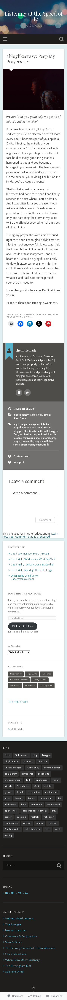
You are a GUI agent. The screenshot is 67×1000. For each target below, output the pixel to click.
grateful (48, 786)
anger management (31, 424)
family (56, 780)
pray (53, 438)
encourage (43, 774)
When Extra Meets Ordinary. (22, 960)
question (21, 817)
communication (52, 768)
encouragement (13, 780)
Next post (18, 462)
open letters (11, 811)
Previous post (20, 456)
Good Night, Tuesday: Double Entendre (32, 564)
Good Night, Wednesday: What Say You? (33, 559)
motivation (29, 438)
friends (8, 786)
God (15, 434)
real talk (35, 817)
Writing (8, 835)
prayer (16, 441)
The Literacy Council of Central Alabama (30, 948)
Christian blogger (13, 768)
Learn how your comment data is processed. (30, 535)
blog (35, 755)
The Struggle (13, 924)
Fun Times (46, 674)
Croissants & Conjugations (21, 936)
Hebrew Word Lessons (19, 918)
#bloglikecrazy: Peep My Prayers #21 (30, 58)
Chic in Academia (16, 954)
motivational (43, 438)
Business (28, 761)
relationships (11, 823)
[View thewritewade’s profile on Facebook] (6, 893)
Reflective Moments (41, 414)
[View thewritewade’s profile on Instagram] (19, 893)
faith (39, 431)
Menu (5, 39)
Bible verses (21, 755)
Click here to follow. (23, 626)
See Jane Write (12, 829)
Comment (45, 519)
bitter (46, 424)
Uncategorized (46, 685)
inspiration (25, 434)
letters (31, 798)
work (57, 829)
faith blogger (51, 431)
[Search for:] (33, 865)
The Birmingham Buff (18, 966)
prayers (38, 441)
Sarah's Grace (13, 942)
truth (46, 444)
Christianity (29, 431)
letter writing (46, 798)
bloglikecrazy (21, 414)
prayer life (27, 441)
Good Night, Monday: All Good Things (31, 570)
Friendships (23, 786)
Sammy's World (40, 680)
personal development (35, 811)
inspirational (40, 434)
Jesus (7, 798)
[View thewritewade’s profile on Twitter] (12, 893)
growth (8, 792)
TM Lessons (30, 685)
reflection (49, 817)
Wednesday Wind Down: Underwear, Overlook (25, 577)
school (39, 823)
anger (16, 424)
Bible (7, 755)
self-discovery (32, 829)
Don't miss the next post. (24, 593)
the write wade (18, 701)
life (50, 434)
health (20, 792)
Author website (27, 392)
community (11, 774)
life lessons (10, 805)
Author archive (19, 392)
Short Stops (19, 418)
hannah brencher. (15, 930)
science (52, 823)
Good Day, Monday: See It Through (30, 553)
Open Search (61, 39)
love (23, 805)
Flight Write (32, 674)
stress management (31, 444)
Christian (35, 427)
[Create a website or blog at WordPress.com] (33, 988)
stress (16, 444)
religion (48, 441)
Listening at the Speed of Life (34, 16)
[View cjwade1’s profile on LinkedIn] (26, 893)
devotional (27, 774)
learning (19, 798)
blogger (46, 755)
